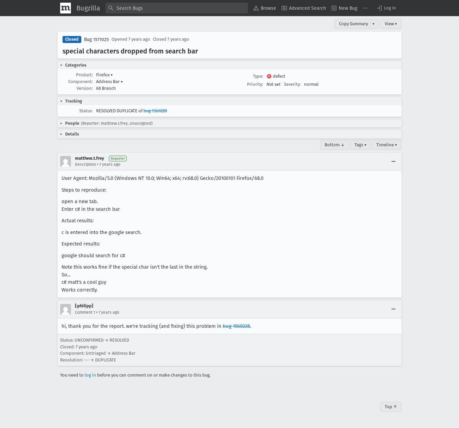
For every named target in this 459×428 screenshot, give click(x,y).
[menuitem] (265, 8)
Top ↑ (391, 406)
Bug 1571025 (96, 39)
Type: (258, 76)
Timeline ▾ (386, 144)
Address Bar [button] (109, 81)
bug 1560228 (155, 110)
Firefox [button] (104, 74)
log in (90, 375)
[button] (386, 8)
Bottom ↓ (335, 144)
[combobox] (177, 8)
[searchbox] (177, 8)
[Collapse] (393, 161)
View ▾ (391, 23)
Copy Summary (353, 23)
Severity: (292, 84)
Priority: (255, 84)
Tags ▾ (360, 144)
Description (85, 164)
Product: (84, 74)
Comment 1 (85, 312)
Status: (86, 110)
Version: (85, 88)
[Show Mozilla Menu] (65, 8)
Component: (80, 81)
